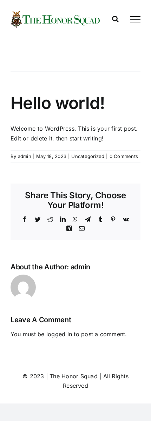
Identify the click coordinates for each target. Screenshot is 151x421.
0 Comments (124, 156)
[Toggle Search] (115, 18)
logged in (59, 334)
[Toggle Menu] (135, 19)
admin (24, 156)
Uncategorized (87, 156)
